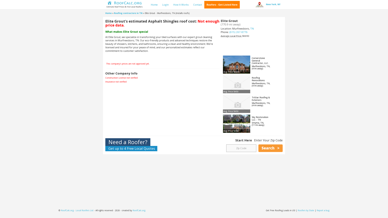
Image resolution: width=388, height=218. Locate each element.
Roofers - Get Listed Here (222, 4)
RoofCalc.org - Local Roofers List (77, 210)
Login (165, 4)
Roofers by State (306, 210)
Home (154, 4)
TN (252, 28)
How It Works (181, 4)
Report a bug (323, 210)
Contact (197, 4)
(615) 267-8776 (238, 32)
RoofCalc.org (139, 210)
